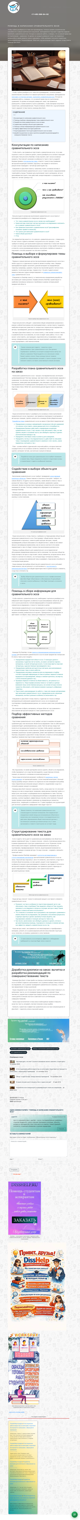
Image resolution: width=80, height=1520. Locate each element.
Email (40, 1159)
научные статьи (21, 963)
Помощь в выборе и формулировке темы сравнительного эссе (34, 120)
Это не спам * (17, 1174)
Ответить (62, 1129)
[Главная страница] (14, 7)
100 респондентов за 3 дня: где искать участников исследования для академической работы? (22, 1498)
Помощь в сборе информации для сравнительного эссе (31, 126)
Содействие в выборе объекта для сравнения (28, 124)
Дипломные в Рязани (35, 1038)
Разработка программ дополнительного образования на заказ (22, 1464)
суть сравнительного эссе (18, 1052)
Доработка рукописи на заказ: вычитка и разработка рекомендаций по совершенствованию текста (36, 134)
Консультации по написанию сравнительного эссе (29, 118)
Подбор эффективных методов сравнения (27, 128)
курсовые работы (55, 963)
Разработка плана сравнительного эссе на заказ (29, 122)
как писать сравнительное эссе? (20, 1048)
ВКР (38, 963)
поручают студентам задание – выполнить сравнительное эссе (33, 97)
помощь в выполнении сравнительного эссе (45, 1048)
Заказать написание (16, 1412)
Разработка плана (18, 421)
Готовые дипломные (17, 1038)
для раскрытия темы (30, 161)
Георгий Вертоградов (16, 1423)
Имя (12, 1159)
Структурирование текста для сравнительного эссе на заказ (33, 131)
